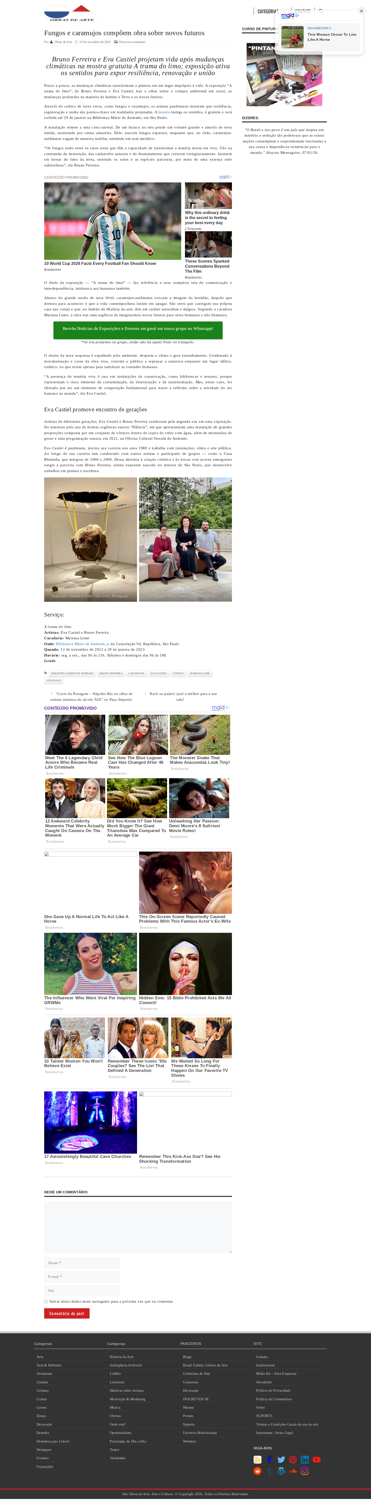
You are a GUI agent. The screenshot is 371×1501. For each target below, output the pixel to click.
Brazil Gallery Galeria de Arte (205, 1365)
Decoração (44, 1424)
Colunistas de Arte (196, 1374)
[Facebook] (269, 1462)
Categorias (268, 11)
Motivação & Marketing (127, 1399)
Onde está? (118, 1424)
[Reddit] (257, 1474)
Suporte (189, 1424)
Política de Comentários (274, 1399)
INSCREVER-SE (196, 1399)
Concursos (190, 1382)
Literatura (117, 1382)
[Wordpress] (281, 1474)
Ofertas (115, 1416)
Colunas (42, 1390)
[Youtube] (317, 1462)
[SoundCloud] (293, 1474)
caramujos (136, 673)
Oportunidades (120, 1433)
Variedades (118, 1458)
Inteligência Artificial (126, 1365)
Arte (40, 1357)
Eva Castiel (159, 673)
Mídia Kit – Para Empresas (276, 1374)
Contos (42, 1399)
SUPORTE (264, 1416)
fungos (178, 673)
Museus (188, 1407)
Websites (189, 1441)
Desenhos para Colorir (53, 1441)
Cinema (42, 1382)
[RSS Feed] (257, 1462)
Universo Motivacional (200, 1433)
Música (115, 1407)
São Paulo (53, 680)
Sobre (260, 1407)
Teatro (114, 1450)
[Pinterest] (293, 1462)
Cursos (42, 1407)
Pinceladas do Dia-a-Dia (128, 1441)
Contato (262, 1357)
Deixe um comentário (132, 42)
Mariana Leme (200, 673)
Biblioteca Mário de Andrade (80, 644)
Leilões (115, 1374)
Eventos (42, 1458)
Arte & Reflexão (49, 1365)
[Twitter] (281, 1462)
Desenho (43, 1433)
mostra (164, 112)
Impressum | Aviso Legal (274, 1433)
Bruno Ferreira (110, 673)
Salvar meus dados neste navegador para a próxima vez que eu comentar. (111, 1301)
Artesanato (44, 1374)
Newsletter (264, 1382)
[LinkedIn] (305, 1462)
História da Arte (122, 1357)
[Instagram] (305, 1474)
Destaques (44, 1450)
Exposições (45, 1467)
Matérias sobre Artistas (127, 1390)
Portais (188, 1416)
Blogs (187, 1357)
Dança (41, 1416)
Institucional (265, 1365)
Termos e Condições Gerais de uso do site (287, 1424)
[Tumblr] (269, 1474)
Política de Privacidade (273, 1390)
